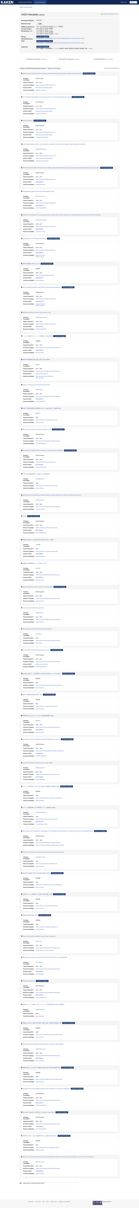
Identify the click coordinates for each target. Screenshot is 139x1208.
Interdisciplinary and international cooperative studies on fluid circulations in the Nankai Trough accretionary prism (52, 495)
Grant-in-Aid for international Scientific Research (48, 347)
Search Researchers (40, 2)
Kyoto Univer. (39, 643)
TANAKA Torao (39, 389)
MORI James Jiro (40, 196)
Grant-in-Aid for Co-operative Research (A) (46, 420)
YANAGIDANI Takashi (41, 317)
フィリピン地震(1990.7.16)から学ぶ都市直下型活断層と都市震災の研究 (41, 786)
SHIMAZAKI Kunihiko (41, 220)
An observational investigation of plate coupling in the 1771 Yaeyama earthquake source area (47, 97)
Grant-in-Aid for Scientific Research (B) (45, 108)
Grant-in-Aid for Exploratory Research (45, 275)
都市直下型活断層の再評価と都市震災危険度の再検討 (36, 873)
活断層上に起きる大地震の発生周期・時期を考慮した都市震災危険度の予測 (42, 1023)
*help (116, 14)
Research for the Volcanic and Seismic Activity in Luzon (37, 429)
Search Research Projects (25, 2)
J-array (24, 516)
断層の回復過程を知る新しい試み (31, 263)
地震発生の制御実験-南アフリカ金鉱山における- (35, 563)
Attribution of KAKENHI (64, 1201)
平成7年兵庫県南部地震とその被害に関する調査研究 (36, 474)
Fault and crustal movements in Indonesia (33, 608)
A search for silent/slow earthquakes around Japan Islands (38, 762)
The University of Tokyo (41, 824)
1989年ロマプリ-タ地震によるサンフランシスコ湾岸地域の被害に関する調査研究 (43, 1004)
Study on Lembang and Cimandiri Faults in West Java (36, 384)
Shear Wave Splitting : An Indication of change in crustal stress (39, 1112)
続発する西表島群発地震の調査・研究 (32, 694)
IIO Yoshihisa (39, 962)
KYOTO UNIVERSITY (41, 208)
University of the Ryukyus (42, 137)
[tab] (36, 59)
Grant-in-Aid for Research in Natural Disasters (47, 1147)
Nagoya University (40, 184)
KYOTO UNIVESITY (41, 401)
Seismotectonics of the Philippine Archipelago (34, 238)
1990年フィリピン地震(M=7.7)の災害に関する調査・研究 (37, 894)
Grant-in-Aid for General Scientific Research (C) (48, 727)
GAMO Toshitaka (40, 500)
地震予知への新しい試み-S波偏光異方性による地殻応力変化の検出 (40, 1135)
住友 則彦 (38, 568)
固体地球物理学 (40, 38)
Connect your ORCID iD (109, 14)
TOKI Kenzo (39, 634)
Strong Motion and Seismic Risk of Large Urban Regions (37, 629)
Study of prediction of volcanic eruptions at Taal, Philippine (38, 587)
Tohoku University (40, 556)
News (47, 1201)
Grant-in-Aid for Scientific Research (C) (46, 85)
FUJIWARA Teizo (40, 479)
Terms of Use (53, 1201)
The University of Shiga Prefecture (44, 376)
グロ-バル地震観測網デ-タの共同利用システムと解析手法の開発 (39, 807)
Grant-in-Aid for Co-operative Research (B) (46, 551)
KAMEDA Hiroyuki (40, 1009)
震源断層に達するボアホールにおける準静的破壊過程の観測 (38, 715)
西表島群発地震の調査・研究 (30, 915)
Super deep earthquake (29, 981)
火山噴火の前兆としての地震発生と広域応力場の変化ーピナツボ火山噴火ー (42, 673)
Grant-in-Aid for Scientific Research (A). (46, 226)
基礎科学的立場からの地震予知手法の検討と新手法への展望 (38, 539)
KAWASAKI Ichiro (40, 767)
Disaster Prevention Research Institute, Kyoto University (50, 845)
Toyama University (40, 779)
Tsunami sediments (28, 120)
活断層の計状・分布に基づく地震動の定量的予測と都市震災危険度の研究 (41, 1067)
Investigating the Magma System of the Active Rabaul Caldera (38, 191)
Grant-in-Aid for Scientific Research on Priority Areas (49, 685)
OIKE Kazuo (39, 941)
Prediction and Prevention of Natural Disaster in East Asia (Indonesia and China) (43, 852)
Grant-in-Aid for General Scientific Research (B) (48, 661)
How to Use (124, 2)
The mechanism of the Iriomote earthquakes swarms (36, 650)
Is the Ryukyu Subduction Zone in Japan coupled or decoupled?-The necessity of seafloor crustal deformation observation (54, 144)
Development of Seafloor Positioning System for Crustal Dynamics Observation (43, 450)
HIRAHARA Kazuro (40, 1049)
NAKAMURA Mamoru (41, 149)
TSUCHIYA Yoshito (40, 857)
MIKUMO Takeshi (40, 1162)
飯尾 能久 (38, 720)
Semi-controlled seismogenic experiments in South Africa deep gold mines (42, 287)
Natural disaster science (78, 38)
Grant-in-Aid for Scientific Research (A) (45, 179)
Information (31, 1201)
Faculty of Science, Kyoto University (45, 950)
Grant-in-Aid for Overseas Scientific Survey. (47, 863)
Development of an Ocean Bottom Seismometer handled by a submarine (41, 739)
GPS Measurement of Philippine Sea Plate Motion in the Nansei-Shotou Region (43, 1044)
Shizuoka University (41, 90)
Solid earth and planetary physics (62, 38)
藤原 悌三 (38, 364)
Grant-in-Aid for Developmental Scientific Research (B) (50, 751)
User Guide (38, 1201)
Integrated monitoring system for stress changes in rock (37, 312)
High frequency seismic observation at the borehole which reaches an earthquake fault (45, 957)
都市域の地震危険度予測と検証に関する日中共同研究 (36, 359)
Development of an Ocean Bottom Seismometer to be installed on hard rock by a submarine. (46, 1088)
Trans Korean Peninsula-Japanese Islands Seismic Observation (39, 936)
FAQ (43, 1201)
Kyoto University (40, 256)
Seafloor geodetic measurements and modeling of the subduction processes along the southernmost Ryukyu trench (52, 73)
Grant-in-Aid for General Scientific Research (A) (48, 575)
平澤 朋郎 (38, 544)
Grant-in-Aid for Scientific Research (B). (46, 299)
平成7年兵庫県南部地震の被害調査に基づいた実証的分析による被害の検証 (42, 408)
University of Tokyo (40, 231)
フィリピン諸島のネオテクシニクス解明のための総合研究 (37, 336)
